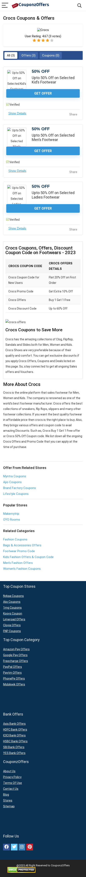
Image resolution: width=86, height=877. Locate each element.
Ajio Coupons (12, 482)
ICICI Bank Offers (14, 735)
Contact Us (10, 788)
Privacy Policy (12, 777)
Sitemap (9, 806)
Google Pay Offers (15, 655)
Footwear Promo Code (19, 551)
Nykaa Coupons (13, 596)
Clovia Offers (12, 625)
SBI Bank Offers (13, 747)
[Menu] (5, 5)
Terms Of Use (12, 783)
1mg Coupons (12, 607)
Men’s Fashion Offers (18, 563)
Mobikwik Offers (14, 684)
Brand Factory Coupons (19, 488)
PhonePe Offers (14, 678)
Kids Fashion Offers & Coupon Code (28, 557)
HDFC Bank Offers (15, 729)
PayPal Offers (12, 666)
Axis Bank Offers (14, 723)
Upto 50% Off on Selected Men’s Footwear (53, 137)
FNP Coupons (12, 631)
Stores (7, 800)
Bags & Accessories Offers (22, 545)
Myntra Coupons (14, 476)
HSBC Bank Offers (15, 741)
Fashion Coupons (15, 539)
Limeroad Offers (14, 619)
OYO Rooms (11, 519)
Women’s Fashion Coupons (22, 569)
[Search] (80, 5)
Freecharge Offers (15, 661)
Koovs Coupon (12, 613)
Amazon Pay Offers (16, 649)
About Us (9, 771)
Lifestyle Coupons (16, 494)
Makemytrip (11, 514)
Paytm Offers (12, 672)
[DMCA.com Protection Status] (21, 868)
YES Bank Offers (14, 753)
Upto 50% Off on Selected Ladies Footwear (53, 195)
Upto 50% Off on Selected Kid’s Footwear (53, 80)
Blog (6, 794)
